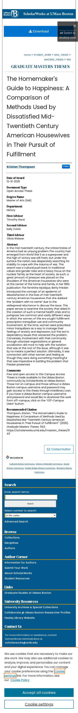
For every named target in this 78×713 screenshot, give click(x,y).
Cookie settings (39, 704)
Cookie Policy (20, 680)
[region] (39, 680)
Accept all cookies (39, 692)
